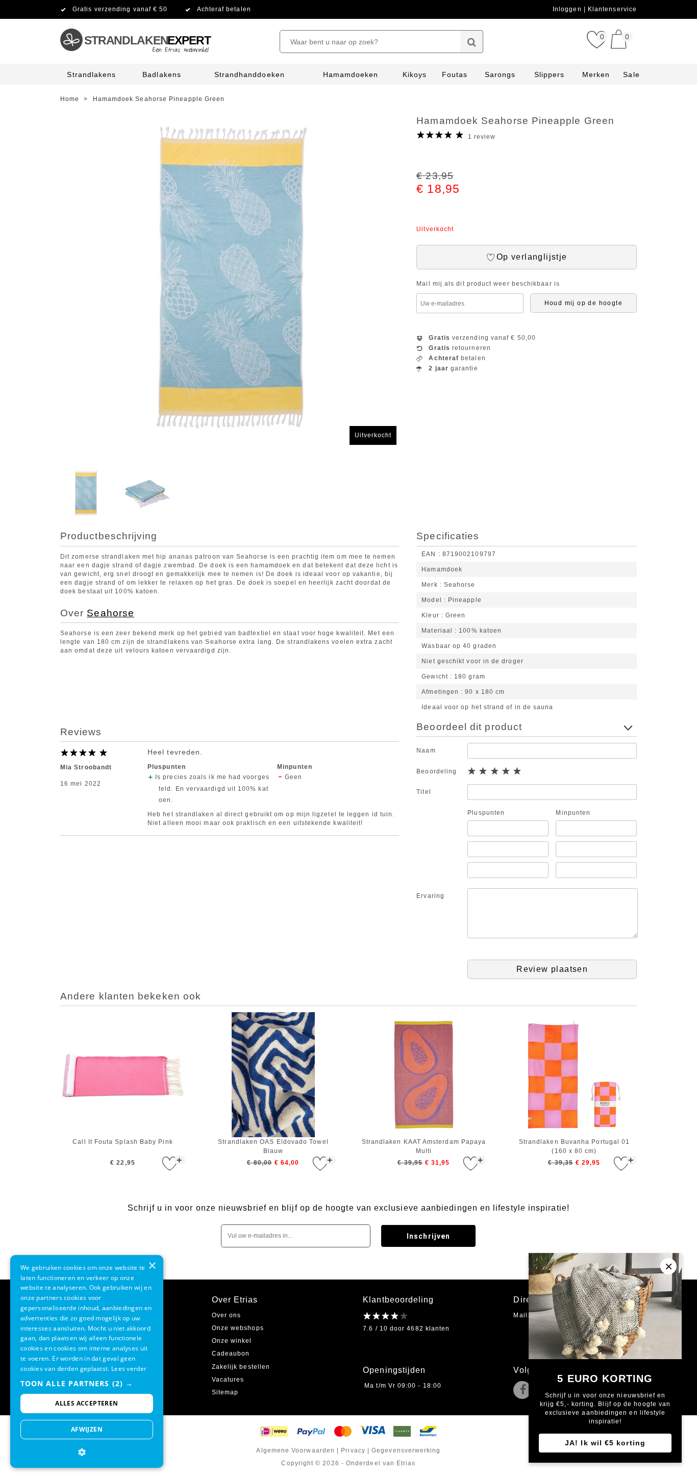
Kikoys (415, 74)
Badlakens (161, 74)
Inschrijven (428, 1236)
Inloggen (568, 9)
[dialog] (86, 1361)
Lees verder (128, 1368)
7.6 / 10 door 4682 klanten (406, 1328)
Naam (425, 750)
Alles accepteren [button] (86, 1403)
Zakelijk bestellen (241, 1366)
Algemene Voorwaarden (295, 1450)
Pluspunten (486, 812)
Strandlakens (91, 74)
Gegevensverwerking (405, 1450)
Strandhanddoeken (249, 74)
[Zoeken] (471, 41)
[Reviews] (386, 1315)
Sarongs (500, 74)
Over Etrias (235, 1299)
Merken (596, 74)
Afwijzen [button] (87, 1429)
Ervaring (430, 895)
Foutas (454, 74)
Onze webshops (238, 1328)
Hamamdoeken (351, 74)
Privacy (353, 1450)
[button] (86, 1383)
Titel (423, 791)
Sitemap (225, 1392)
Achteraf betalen (224, 9)
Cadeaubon (231, 1353)
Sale (631, 74)
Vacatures (228, 1379)
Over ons (226, 1315)
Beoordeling (436, 771)
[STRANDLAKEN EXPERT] (135, 23)
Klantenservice (612, 9)
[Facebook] (524, 1390)
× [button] (152, 1266)
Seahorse (110, 613)
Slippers (549, 74)
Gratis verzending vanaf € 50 (119, 9)
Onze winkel (232, 1340)
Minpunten (573, 812)
